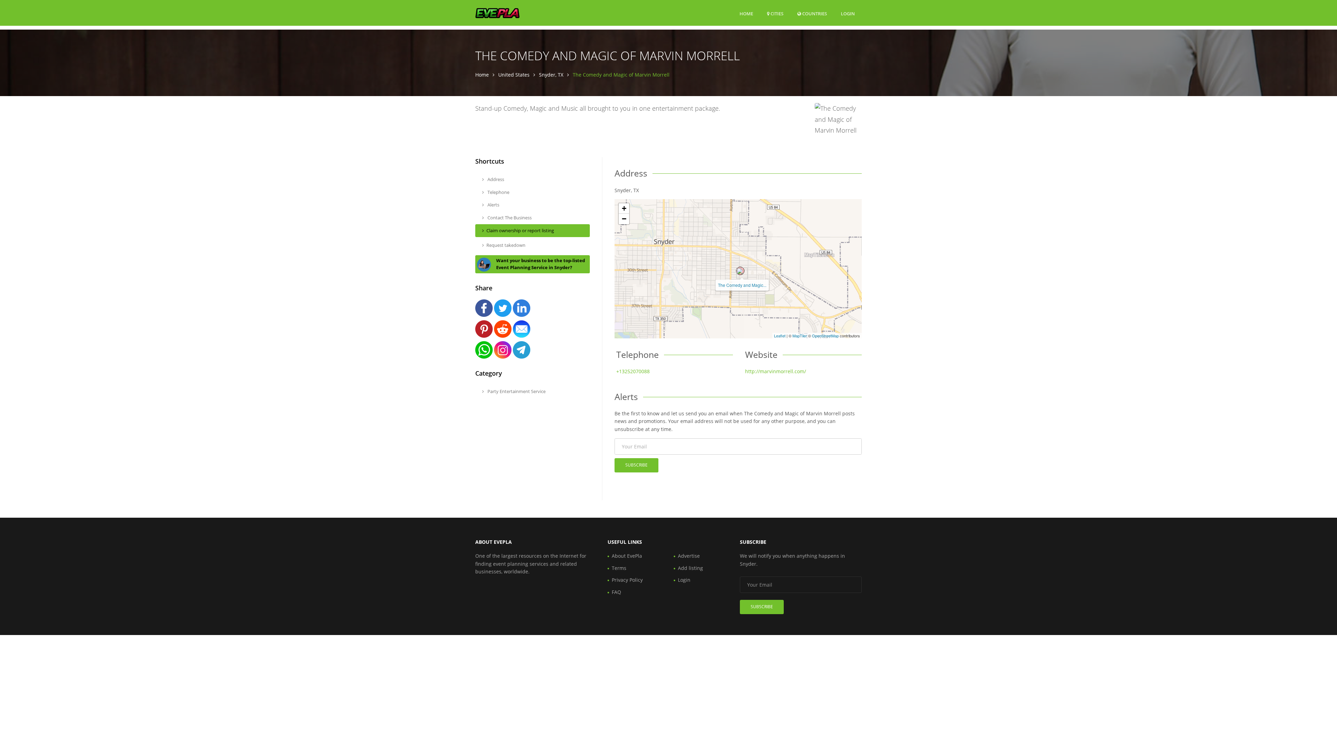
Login (848, 13)
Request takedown (505, 245)
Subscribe (636, 465)
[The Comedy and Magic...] (740, 271)
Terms (619, 568)
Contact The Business (509, 217)
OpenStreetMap (825, 335)
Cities (776, 13)
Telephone (497, 192)
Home (746, 13)
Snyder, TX (551, 74)
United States (514, 74)
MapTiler (799, 335)
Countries (814, 13)
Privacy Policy (627, 580)
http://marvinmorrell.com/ (775, 371)
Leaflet (779, 335)
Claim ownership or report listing (520, 230)
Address (495, 179)
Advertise (689, 556)
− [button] (624, 218)
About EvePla (627, 556)
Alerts (492, 205)
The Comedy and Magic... (742, 285)
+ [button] (624, 208)
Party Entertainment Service (516, 391)
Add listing (690, 568)
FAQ (616, 592)
